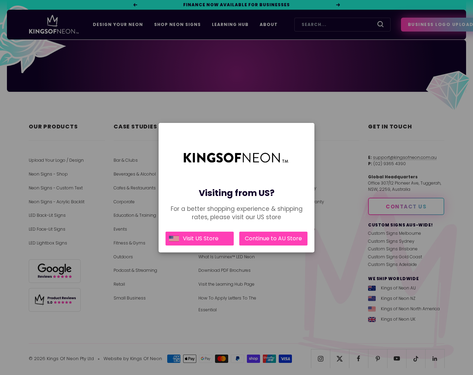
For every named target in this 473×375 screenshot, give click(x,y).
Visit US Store (200, 238)
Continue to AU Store (273, 238)
